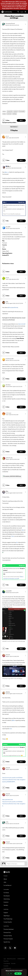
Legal (5, 958)
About (5, 879)
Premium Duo (7, 932)
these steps (5, 8)
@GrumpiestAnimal (13, 307)
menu (4, 113)
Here (12, 536)
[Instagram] (5, 948)
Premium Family (8, 935)
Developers (7, 896)
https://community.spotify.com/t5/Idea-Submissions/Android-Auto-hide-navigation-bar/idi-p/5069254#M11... (14, 780)
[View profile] (3, 24)
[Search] (18, 12)
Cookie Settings (7, 963)
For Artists (6, 892)
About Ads (13, 963)
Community (8, 12)
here (10, 728)
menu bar (9, 113)
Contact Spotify (8, 922)
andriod (15, 111)
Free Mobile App (8, 919)
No (11, 973)
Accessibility (6, 966)
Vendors (6, 905)
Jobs (5, 882)
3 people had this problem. (9, 122)
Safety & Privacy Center (11, 958)
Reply (21, 120)
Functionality (21, 111)
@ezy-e (7, 172)
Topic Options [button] (13, 126)
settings (14, 113)
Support (6, 912)
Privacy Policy (6, 961)
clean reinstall (21, 324)
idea (23, 530)
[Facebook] (15, 948)
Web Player (7, 916)
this (17, 542)
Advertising (7, 899)
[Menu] (25, 12)
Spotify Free (7, 942)
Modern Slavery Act (7, 968)
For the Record (7, 885)
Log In (21, 12)
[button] (25, 24)
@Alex (13, 720)
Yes (17, 973)
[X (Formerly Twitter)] (10, 948)
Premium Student (8, 939)
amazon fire (9, 111)
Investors (6, 902)
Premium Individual (8, 929)
